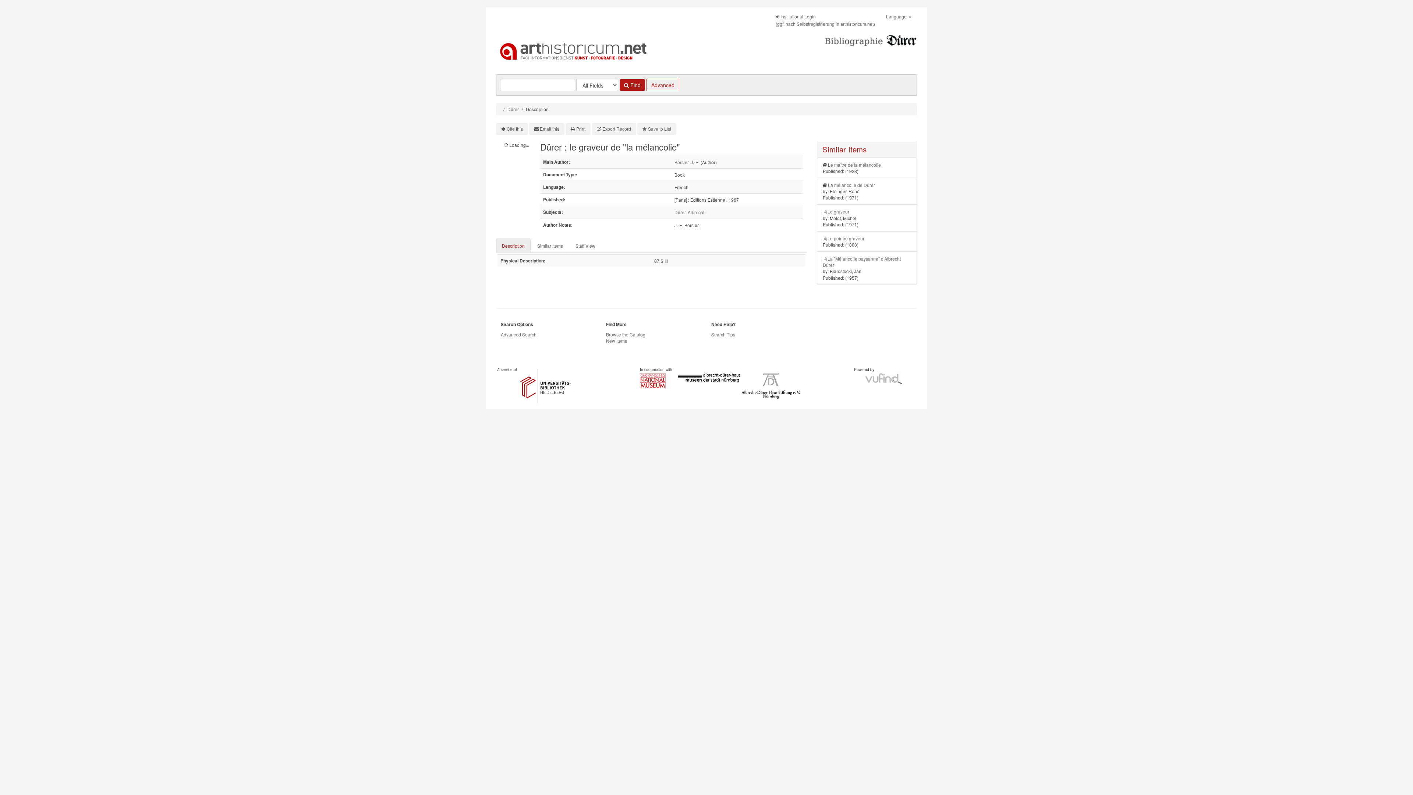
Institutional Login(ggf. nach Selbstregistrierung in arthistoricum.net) (825, 20)
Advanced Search (518, 334)
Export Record (616, 129)
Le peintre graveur (846, 238)
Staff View (585, 246)
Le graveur (838, 211)
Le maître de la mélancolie (854, 165)
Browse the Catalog (625, 334)
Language (897, 16)
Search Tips (723, 334)
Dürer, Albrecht (689, 212)
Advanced (662, 85)
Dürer (513, 109)
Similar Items (550, 246)
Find (635, 85)
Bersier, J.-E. (687, 162)
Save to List (659, 129)
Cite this (515, 129)
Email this (549, 129)
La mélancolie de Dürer (851, 185)
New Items (616, 341)
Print (580, 129)
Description (513, 246)
